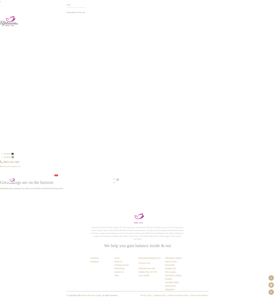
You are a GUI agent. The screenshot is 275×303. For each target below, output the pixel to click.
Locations (74, 175)
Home (116, 258)
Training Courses (121, 265)
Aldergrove (169, 289)
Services (21, 175)
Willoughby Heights (173, 258)
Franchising (87, 175)
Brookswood (170, 286)
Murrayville (169, 265)
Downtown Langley (173, 275)
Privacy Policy (146, 295)
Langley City (170, 268)
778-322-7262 (144, 263)
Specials (63, 175)
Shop (21, 187)
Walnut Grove (171, 262)
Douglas (168, 279)
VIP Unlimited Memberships (41, 175)
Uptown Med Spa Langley (91, 295)
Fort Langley (170, 272)
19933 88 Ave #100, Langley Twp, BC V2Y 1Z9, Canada (147, 272)
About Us (99, 175)
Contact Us (31, 187)
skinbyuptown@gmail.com (11, 166)
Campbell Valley (172, 282)
